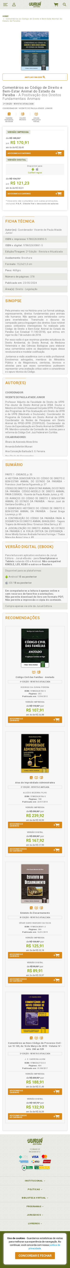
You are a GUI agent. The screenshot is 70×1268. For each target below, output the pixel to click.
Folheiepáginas (39, 672)
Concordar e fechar (35, 1255)
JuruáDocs (34, 1215)
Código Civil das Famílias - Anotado (35, 677)
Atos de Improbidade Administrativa (35, 782)
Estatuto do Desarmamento (35, 913)
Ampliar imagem (33, 77)
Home (5, 16)
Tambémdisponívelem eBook (31, 777)
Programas (34, 1206)
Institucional (34, 1180)
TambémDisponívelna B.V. (34, 672)
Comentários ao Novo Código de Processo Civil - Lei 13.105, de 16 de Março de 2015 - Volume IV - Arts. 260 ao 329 (35, 1046)
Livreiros (34, 1223)
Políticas (34, 1189)
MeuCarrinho (56, 4)
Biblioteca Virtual (34, 1198)
